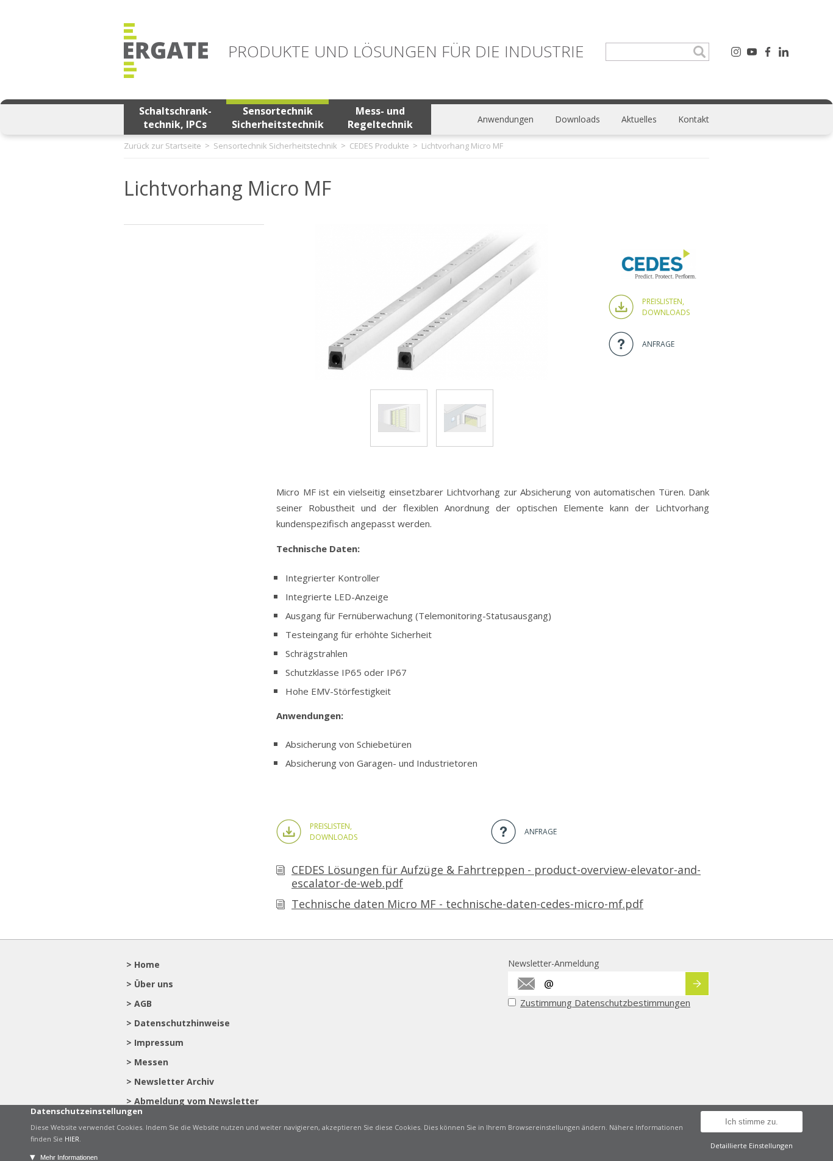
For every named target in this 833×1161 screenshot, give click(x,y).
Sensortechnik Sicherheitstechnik (278, 117)
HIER (72, 1138)
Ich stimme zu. (751, 1121)
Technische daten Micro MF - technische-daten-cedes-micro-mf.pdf (467, 904)
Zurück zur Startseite (162, 145)
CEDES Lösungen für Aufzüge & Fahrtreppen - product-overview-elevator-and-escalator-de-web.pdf (496, 876)
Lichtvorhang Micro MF (462, 145)
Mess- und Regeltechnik (380, 117)
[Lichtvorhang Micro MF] (432, 376)
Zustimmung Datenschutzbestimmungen (605, 1002)
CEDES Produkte (379, 145)
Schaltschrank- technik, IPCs (175, 117)
